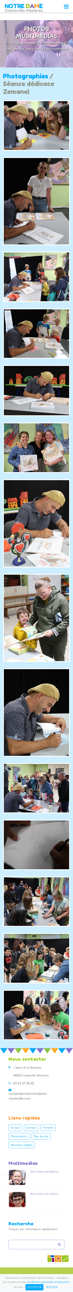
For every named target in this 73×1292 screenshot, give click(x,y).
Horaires (48, 1127)
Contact (31, 1127)
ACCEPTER (34, 1287)
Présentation (19, 1136)
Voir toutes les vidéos (44, 1193)
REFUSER (51, 1287)
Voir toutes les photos (44, 1171)
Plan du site (40, 1136)
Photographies (25, 76)
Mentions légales (22, 1145)
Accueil (15, 1127)
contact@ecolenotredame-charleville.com (28, 1096)
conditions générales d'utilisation (48, 1282)
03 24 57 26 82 (23, 1083)
